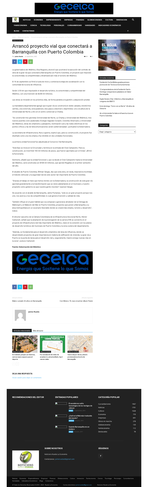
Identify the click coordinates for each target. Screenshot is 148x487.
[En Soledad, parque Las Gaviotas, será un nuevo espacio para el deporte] (24, 344)
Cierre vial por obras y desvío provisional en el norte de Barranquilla (77, 357)
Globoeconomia (94, 20)
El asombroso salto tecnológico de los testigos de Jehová (80, 406)
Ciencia (33, 25)
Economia (38, 20)
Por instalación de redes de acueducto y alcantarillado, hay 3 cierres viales (51, 357)
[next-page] (17, 363)
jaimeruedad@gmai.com (84, 485)
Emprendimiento (53, 20)
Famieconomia (20, 25)
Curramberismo (74, 25)
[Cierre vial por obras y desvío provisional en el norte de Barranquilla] (80, 344)
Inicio (14, 37)
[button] (133, 20)
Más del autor (38, 331)
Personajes (59, 25)
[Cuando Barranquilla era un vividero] (61, 430)
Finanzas (80, 20)
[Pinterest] (25, 61)
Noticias (27, 20)
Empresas (68, 20)
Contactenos (28, 31)
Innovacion (121, 20)
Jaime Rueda (19, 56)
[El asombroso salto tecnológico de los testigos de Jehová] (61, 406)
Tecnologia (45, 25)
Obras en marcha (23, 37)
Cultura (109, 20)
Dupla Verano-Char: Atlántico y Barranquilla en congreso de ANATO (117, 100)
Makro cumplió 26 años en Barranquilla (27, 301)
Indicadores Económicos (109, 25)
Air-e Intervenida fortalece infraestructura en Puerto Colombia (116, 114)
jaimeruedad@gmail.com (64, 459)
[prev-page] (13, 363)
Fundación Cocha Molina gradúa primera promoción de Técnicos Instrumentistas (115, 83)
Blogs (16, 31)
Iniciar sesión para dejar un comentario (26, 378)
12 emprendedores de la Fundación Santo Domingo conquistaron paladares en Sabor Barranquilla (115, 92)
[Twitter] (20, 61)
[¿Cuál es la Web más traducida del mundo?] (61, 419)
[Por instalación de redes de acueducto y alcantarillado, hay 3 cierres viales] (52, 344)
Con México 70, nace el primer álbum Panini (76, 301)
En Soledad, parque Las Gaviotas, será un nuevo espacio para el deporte (23, 357)
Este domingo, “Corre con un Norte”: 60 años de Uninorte (117, 107)
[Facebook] (128, 31)
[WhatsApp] (30, 61)
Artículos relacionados (22, 331)
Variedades (90, 25)
